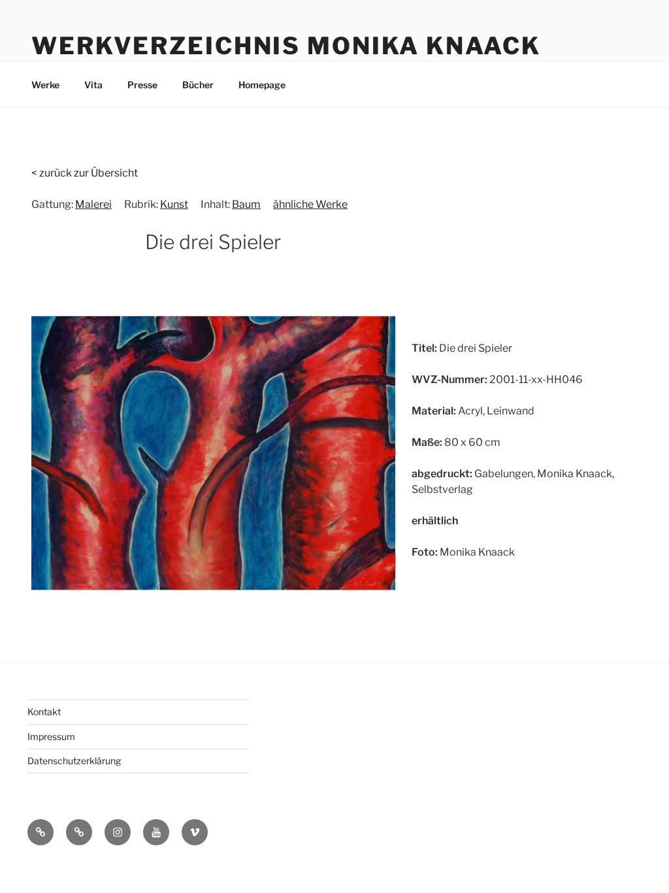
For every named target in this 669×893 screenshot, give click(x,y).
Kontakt (44, 711)
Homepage (262, 84)
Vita (93, 84)
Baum (246, 204)
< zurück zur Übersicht (84, 173)
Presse (142, 84)
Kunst (174, 204)
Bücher (198, 84)
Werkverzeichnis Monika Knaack (286, 45)
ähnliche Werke (310, 204)
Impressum (51, 736)
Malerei (93, 204)
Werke (45, 84)
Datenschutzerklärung (74, 760)
